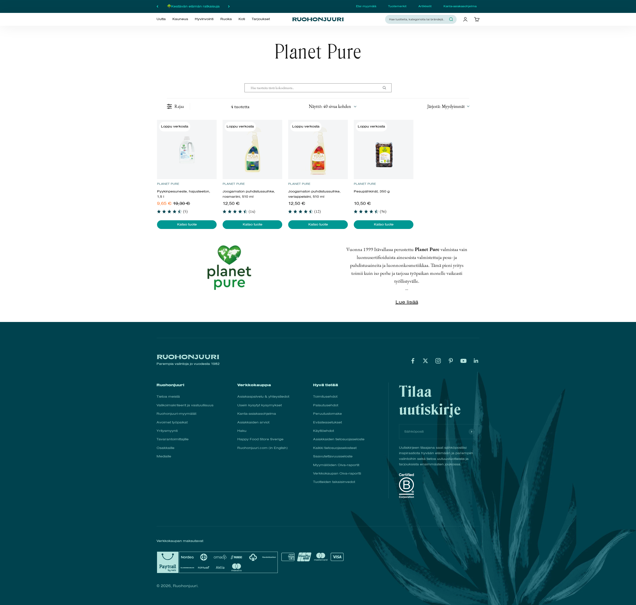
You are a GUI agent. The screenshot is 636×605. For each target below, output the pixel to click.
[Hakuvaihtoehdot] (386, 87)
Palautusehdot (325, 405)
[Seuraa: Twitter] (425, 360)
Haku (241, 431)
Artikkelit (425, 6)
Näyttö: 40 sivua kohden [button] (330, 106)
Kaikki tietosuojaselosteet (335, 448)
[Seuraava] (229, 6)
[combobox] (417, 19)
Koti (241, 19)
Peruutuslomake (327, 414)
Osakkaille (165, 448)
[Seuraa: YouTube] (463, 360)
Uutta (161, 19)
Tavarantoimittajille (173, 439)
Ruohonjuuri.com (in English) (262, 448)
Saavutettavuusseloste (333, 456)
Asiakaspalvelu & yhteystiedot (263, 396)
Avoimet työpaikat (172, 422)
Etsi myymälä (366, 6)
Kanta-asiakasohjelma (460, 6)
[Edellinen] (157, 6)
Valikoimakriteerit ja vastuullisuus (185, 405)
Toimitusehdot (325, 396)
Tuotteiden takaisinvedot (334, 482)
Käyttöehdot (323, 431)
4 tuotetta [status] (240, 106)
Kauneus (180, 19)
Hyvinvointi (204, 19)
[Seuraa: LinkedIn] (476, 360)
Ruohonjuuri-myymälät (176, 414)
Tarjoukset (261, 19)
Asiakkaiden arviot (253, 422)
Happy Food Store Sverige (260, 439)
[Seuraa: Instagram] (438, 360)
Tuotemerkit (397, 6)
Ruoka (226, 19)
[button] (448, 106)
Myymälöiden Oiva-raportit (336, 465)
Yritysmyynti (167, 431)
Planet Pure (168, 184)
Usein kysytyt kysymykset (259, 405)
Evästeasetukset (327, 422)
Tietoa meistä (168, 396)
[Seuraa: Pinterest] (450, 360)
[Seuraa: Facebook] (412, 360)
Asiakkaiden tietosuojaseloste (338, 439)
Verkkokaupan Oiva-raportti (337, 473)
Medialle (164, 456)
